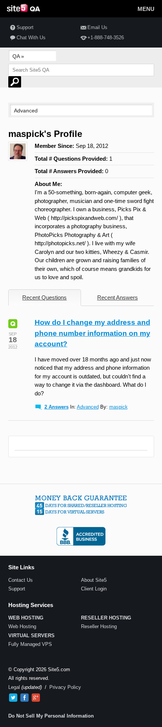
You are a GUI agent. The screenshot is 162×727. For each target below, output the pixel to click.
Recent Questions (44, 297)
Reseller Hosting (99, 626)
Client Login (94, 589)
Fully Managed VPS (30, 644)
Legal (14, 687)
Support (25, 27)
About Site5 (94, 580)
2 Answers (56, 407)
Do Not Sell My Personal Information (51, 716)
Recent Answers (117, 297)
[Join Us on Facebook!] (24, 697)
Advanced (88, 407)
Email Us (97, 27)
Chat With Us (31, 37)
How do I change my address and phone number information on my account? (92, 333)
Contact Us (20, 580)
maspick (118, 407)
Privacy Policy (65, 687)
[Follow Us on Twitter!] (13, 697)
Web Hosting (22, 626)
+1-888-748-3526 (105, 37)
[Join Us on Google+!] (36, 697)
